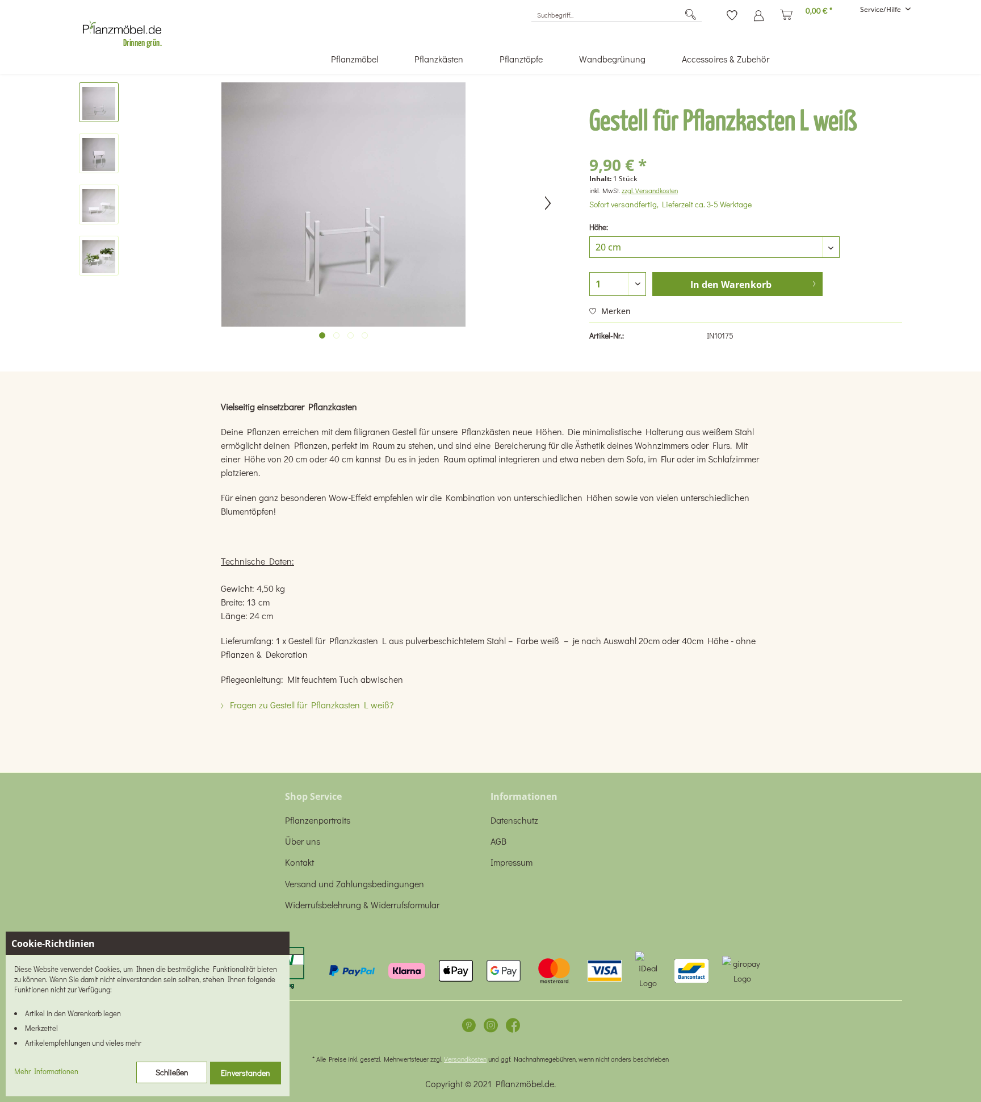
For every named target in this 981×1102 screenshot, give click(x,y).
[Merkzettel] (732, 11)
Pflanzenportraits (317, 820)
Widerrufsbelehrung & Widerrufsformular (362, 905)
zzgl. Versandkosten (650, 190)
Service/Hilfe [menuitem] (881, 9)
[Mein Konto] (758, 11)
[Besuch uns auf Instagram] (491, 1028)
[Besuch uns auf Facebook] (513, 1028)
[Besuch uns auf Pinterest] (469, 1028)
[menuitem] (616, 14)
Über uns (302, 841)
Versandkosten (465, 1058)
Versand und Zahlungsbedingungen (354, 884)
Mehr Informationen (46, 1071)
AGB (498, 841)
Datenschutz (514, 820)
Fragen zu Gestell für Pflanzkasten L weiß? (310, 705)
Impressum (512, 862)
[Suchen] (690, 14)
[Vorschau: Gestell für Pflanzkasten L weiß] (99, 102)
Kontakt (299, 862)
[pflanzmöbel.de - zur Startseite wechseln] (127, 31)
